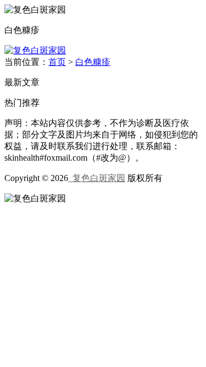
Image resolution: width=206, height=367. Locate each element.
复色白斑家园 (96, 178)
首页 (57, 62)
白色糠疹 (92, 62)
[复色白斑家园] (35, 50)
